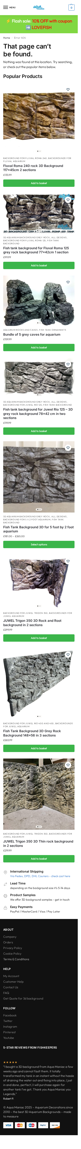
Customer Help (13, 982)
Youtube (8, 1038)
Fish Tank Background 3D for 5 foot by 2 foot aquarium (38, 529)
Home (6, 37)
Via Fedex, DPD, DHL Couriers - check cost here (40, 876)
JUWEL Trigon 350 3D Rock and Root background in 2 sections (32, 623)
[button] (71, 8)
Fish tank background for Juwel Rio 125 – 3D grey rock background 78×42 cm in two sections (38, 413)
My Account (11, 976)
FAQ (6, 993)
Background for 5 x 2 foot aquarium (27, 519)
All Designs (59, 237)
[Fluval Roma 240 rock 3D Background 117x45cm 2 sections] (39, 118)
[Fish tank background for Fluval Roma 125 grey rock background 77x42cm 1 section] (39, 213)
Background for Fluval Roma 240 (25, 158)
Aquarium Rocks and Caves (20, 330)
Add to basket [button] (39, 183)
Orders (8, 942)
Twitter (8, 1021)
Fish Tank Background (57, 404)
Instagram (10, 1026)
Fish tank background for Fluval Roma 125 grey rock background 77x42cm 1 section (36, 250)
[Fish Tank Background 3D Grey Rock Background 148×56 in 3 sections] (39, 683)
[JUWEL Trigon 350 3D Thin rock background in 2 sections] (39, 794)
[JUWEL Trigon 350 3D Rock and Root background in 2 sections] (39, 582)
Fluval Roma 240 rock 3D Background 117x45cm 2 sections (33, 168)
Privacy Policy (12, 948)
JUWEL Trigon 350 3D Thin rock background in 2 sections (38, 843)
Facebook (10, 1015)
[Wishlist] (68, 89)
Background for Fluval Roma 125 (24, 240)
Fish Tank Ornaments (52, 330)
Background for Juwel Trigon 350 (25, 613)
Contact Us (10, 987)
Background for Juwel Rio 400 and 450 (28, 723)
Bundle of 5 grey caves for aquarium (31, 334)
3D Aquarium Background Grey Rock (26, 237)
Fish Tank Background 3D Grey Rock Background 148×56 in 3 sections (32, 733)
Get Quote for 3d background (23, 998)
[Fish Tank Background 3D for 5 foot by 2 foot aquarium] (39, 477)
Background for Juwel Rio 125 (22, 404)
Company (9, 937)
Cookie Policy (12, 953)
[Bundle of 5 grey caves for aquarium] (39, 301)
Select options (39, 544)
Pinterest (9, 1032)
